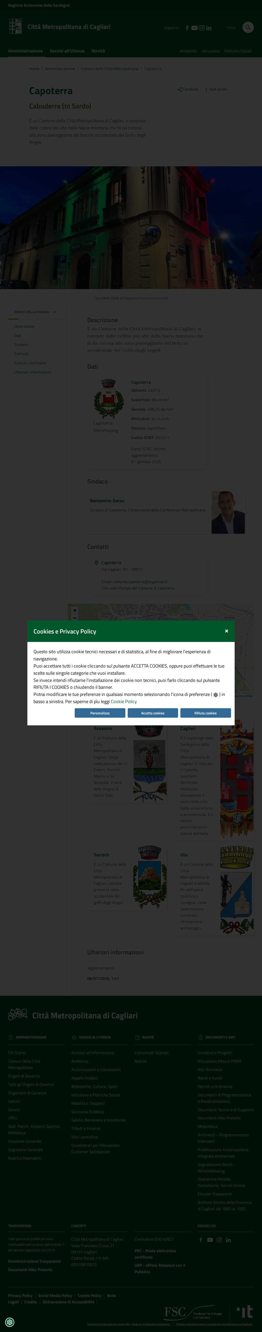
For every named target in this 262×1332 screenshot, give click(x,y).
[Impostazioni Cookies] (9, 1322)
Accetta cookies (153, 713)
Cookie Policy (124, 701)
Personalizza (100, 713)
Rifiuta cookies (205, 713)
